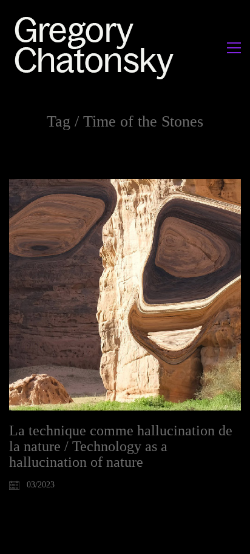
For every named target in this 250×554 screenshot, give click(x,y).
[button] (234, 47)
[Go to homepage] (97, 47)
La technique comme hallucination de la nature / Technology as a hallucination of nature (120, 446)
